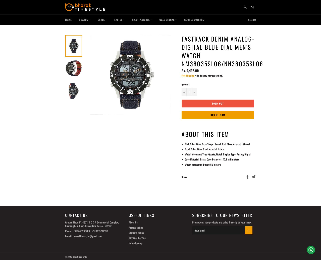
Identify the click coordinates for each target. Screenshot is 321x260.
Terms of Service (137, 238)
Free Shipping (188, 75)
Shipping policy (136, 233)
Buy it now (217, 115)
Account (252, 19)
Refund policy (135, 243)
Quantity (186, 84)
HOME (68, 19)
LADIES (118, 19)
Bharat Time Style (80, 256)
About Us (133, 222)
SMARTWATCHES (141, 19)
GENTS (102, 19)
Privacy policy (136, 227)
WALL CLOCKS (167, 19)
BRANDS (84, 19)
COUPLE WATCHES (194, 19)
